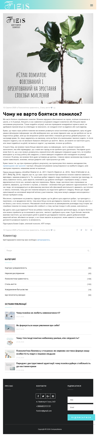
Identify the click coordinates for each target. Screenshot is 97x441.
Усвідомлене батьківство (16, 289)
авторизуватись (43, 239)
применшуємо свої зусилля (14, 165)
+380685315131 (43, 406)
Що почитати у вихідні (15, 295)
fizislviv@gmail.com (44, 411)
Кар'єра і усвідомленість (16, 268)
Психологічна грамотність (28, 107)
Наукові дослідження (14, 273)
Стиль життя (45, 107)
